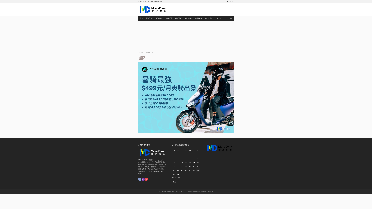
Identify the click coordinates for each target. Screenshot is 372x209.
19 (186, 166)
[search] (231, 18)
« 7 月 (174, 182)
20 (190, 166)
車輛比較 (169, 18)
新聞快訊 (149, 18)
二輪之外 (218, 18)
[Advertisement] (186, 35)
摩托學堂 (208, 18)
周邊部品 (187, 18)
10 (178, 162)
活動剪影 (198, 18)
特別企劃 (178, 18)
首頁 (141, 18)
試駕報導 (159, 18)
